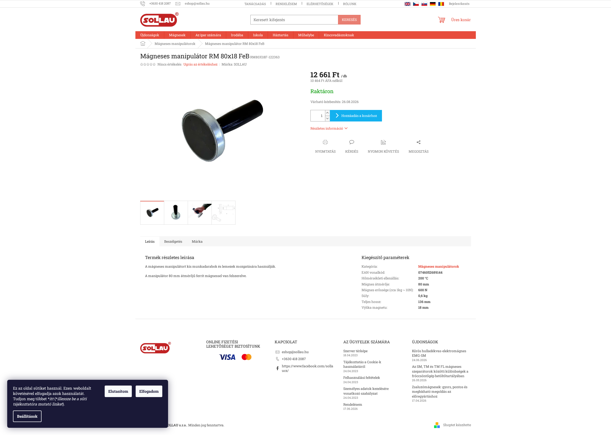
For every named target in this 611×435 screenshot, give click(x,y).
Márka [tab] (197, 241)
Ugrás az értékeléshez (200, 64)
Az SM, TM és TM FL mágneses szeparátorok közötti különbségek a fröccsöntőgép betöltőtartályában (440, 371)
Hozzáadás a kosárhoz (359, 115)
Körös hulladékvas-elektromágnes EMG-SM (439, 353)
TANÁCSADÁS (255, 4)
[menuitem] (149, 35)
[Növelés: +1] (327, 113)
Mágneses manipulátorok (438, 266)
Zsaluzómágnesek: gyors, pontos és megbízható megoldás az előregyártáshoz (439, 392)
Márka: (234, 64)
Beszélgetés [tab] (173, 241)
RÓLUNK (350, 4)
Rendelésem (286, 4)
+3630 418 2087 (294, 358)
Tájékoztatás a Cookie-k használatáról (362, 364)
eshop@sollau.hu (295, 352)
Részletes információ (326, 128)
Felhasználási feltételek (361, 377)
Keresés (349, 19)
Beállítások (27, 416)
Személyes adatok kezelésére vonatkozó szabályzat (366, 390)
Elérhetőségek (320, 4)
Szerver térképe (355, 351)
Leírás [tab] (150, 241)
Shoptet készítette (457, 425)
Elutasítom (118, 391)
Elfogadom (149, 391)
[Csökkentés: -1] (327, 118)
